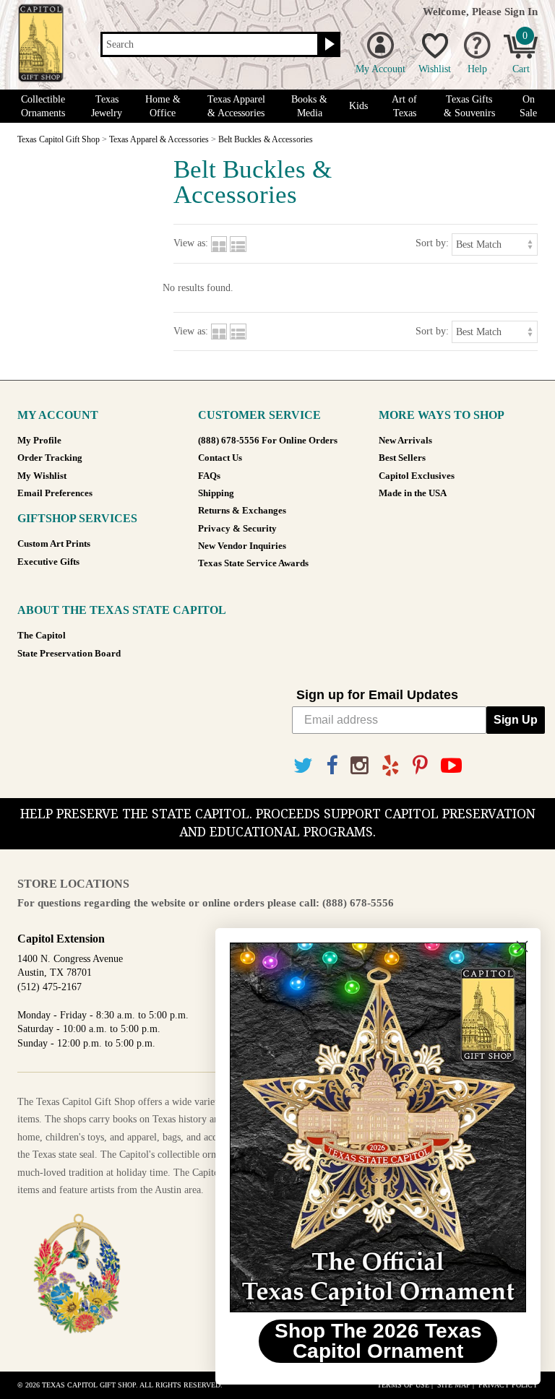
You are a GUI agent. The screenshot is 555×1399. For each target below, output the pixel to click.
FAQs (209, 476)
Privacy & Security (237, 529)
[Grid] (219, 243)
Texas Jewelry (106, 106)
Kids (358, 105)
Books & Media (309, 106)
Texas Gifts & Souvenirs (469, 106)
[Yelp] (391, 765)
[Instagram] (359, 765)
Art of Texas (404, 106)
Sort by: (432, 243)
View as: (190, 243)
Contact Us (220, 458)
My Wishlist (41, 476)
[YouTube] (451, 765)
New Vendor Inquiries (242, 546)
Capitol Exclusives (417, 476)
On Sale (528, 106)
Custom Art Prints (53, 544)
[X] (303, 765)
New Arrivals (405, 441)
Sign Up (516, 720)
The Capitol (41, 636)
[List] (238, 243)
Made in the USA (413, 493)
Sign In (521, 11)
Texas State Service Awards (253, 563)
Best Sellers (402, 458)
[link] (378, 1127)
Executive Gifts (48, 562)
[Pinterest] (420, 765)
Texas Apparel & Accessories (236, 106)
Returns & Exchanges (242, 511)
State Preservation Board (69, 654)
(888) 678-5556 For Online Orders (267, 441)
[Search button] (327, 45)
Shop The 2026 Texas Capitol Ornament (378, 1341)
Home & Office (163, 106)
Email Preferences (54, 493)
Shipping (216, 493)
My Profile (39, 441)
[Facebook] (332, 765)
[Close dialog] (522, 946)
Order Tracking (49, 458)
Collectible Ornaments (43, 106)
